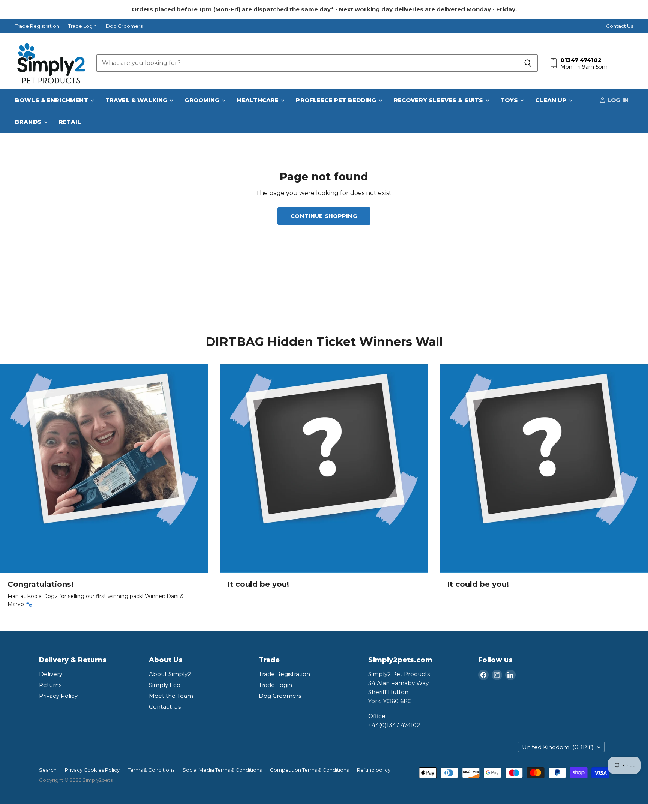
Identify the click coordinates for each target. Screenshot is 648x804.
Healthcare (258, 100)
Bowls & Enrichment (52, 100)
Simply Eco (164, 684)
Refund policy (373, 770)
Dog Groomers (124, 26)
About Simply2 (170, 674)
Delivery (50, 674)
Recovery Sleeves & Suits (439, 100)
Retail (70, 121)
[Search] (528, 63)
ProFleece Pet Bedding (337, 100)
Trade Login (82, 26)
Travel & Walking (137, 100)
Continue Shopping (324, 216)
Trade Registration (37, 26)
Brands (29, 121)
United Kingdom (558, 747)
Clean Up (551, 100)
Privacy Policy (58, 695)
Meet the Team (171, 695)
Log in (617, 100)
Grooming (202, 100)
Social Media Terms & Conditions (222, 770)
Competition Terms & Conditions (309, 770)
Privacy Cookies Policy (92, 770)
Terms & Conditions (151, 770)
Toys (510, 100)
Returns (50, 684)
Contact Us (619, 26)
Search (48, 770)
